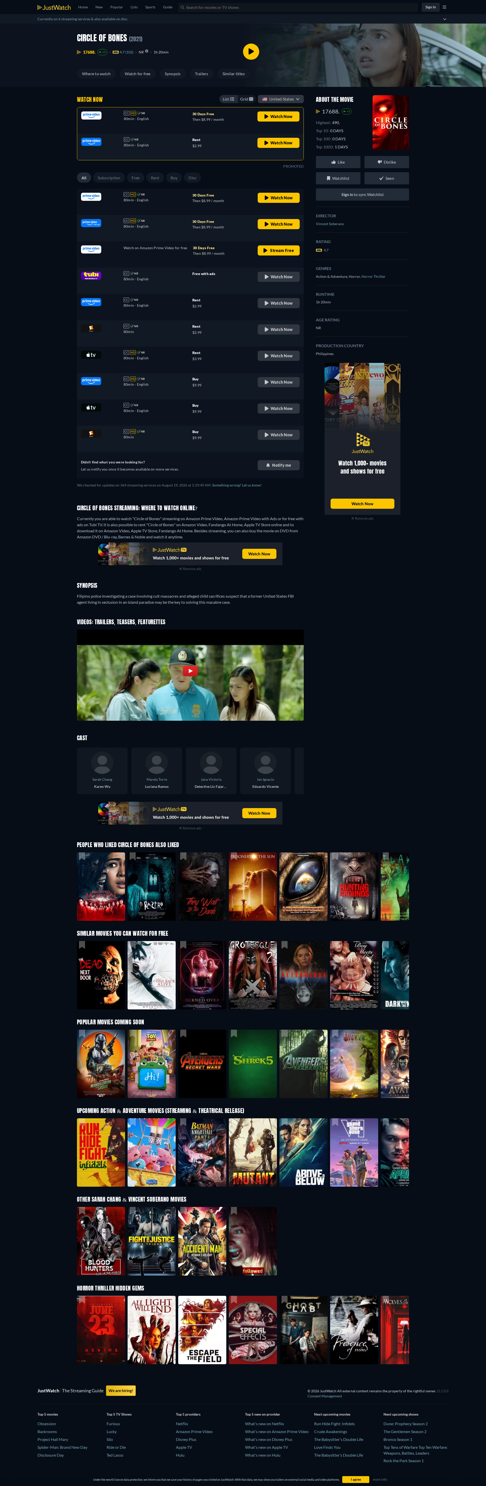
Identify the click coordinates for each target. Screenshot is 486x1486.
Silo (110, 1439)
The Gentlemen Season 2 (405, 1431)
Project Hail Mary (52, 1439)
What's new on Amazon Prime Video (277, 1431)
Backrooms (47, 1431)
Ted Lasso (115, 1455)
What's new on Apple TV (266, 1447)
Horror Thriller (373, 276)
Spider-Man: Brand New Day (62, 1447)
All (84, 177)
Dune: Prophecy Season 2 (405, 1423)
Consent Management (325, 1396)
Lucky (112, 1431)
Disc (192, 177)
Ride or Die (116, 1447)
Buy (174, 177)
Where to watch (96, 73)
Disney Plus (186, 1439)
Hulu (180, 1455)
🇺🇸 (278, 98)
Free (136, 177)
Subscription (109, 177)
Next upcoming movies (332, 1414)
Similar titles (233, 73)
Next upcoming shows (400, 1414)
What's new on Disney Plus (268, 1439)
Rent (155, 177)
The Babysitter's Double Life (338, 1439)
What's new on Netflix (264, 1423)
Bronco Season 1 (397, 1439)
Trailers (201, 73)
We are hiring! (121, 1390)
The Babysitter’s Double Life (338, 1455)
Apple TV (184, 1447)
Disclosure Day (50, 1455)
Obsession (46, 1423)
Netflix (182, 1423)
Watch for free (137, 73)
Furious (113, 1423)
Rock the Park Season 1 (403, 1460)
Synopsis (173, 73)
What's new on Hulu (262, 1455)
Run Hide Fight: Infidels (334, 1423)
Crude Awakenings (330, 1431)
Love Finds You (327, 1447)
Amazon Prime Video (194, 1431)
